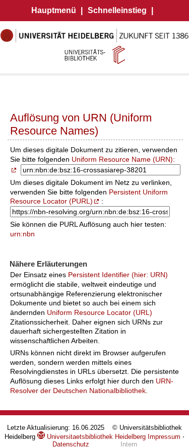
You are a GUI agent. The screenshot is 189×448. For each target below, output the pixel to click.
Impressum (164, 436)
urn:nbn (22, 234)
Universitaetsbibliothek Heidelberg (95, 436)
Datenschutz (70, 444)
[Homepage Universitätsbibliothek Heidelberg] (94, 55)
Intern (128, 444)
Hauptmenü (53, 10)
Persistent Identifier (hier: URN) (118, 275)
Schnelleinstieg (117, 10)
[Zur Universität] (94, 40)
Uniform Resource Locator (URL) (99, 312)
